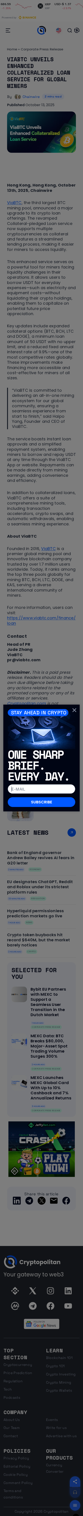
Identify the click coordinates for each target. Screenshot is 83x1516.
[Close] (74, 710)
